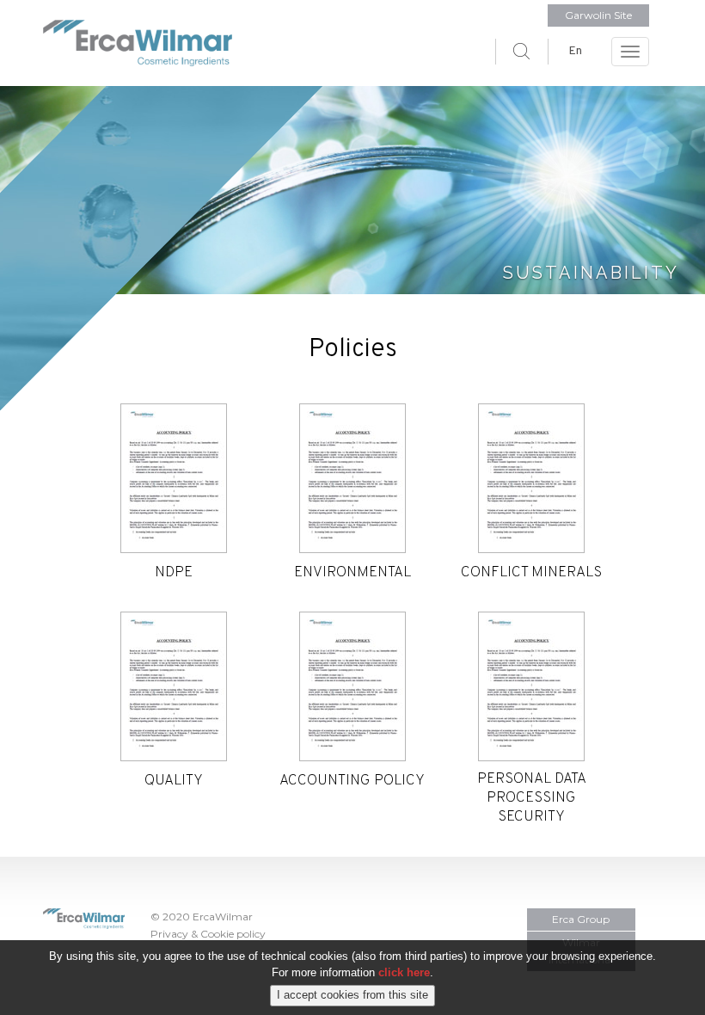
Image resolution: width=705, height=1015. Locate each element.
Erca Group (581, 919)
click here (404, 972)
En (575, 51)
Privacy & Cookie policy (208, 933)
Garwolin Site (598, 15)
